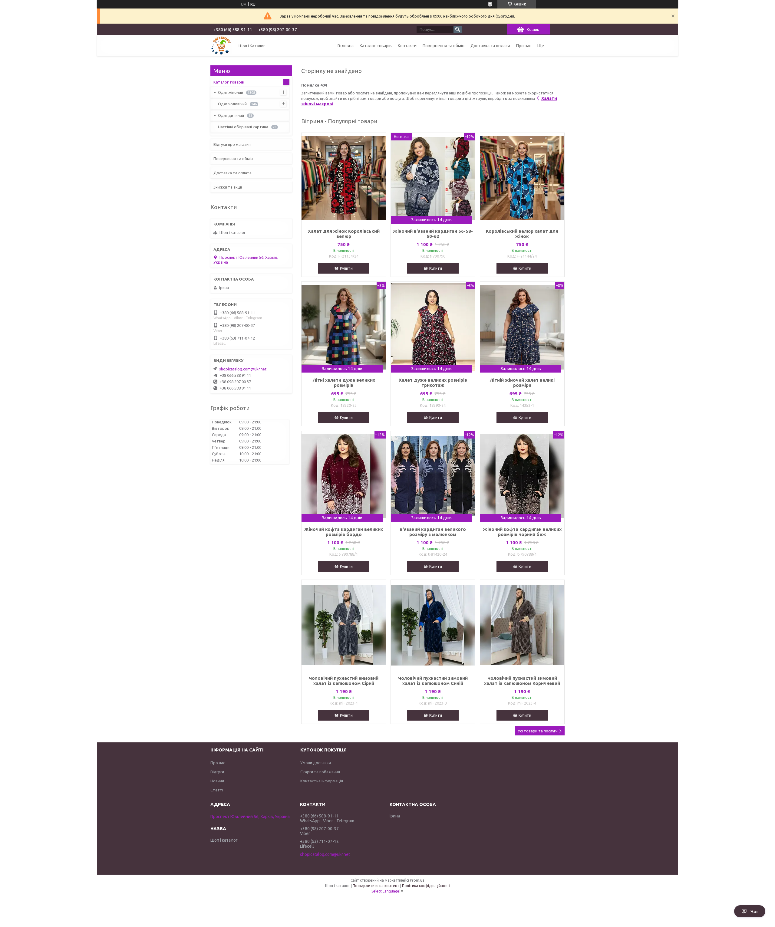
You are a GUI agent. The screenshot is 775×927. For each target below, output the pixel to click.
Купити (346, 268)
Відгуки (217, 772)
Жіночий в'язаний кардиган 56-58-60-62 (433, 233)
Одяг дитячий (231, 115)
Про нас (523, 45)
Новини (217, 781)
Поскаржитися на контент (376, 886)
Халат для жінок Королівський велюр (344, 233)
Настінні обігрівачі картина (243, 127)
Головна (346, 45)
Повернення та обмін (443, 45)
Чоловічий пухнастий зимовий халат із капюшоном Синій (433, 681)
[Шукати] (457, 29)
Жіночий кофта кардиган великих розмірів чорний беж (522, 532)
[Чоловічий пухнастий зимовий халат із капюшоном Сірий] (344, 625)
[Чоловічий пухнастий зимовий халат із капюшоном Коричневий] (522, 625)
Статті (216, 790)
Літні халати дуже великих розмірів (343, 382)
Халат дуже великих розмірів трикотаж (433, 382)
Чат (754, 911)
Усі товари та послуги (538, 731)
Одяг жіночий (230, 92)
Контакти (407, 45)
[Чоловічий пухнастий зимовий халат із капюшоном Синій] (433, 625)
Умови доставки (315, 763)
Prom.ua (417, 880)
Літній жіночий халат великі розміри (522, 382)
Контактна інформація (321, 781)
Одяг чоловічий (232, 104)
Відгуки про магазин (232, 144)
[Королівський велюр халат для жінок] (522, 178)
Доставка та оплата (490, 45)
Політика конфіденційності (426, 886)
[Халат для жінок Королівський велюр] (344, 178)
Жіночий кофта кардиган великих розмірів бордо (343, 532)
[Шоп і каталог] (221, 45)
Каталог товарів (376, 45)
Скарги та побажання (320, 772)
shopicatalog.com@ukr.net (242, 369)
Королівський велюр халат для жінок (522, 233)
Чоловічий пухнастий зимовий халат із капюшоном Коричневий (522, 681)
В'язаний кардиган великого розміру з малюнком (433, 532)
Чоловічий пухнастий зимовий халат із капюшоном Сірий (343, 681)
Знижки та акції (227, 187)
